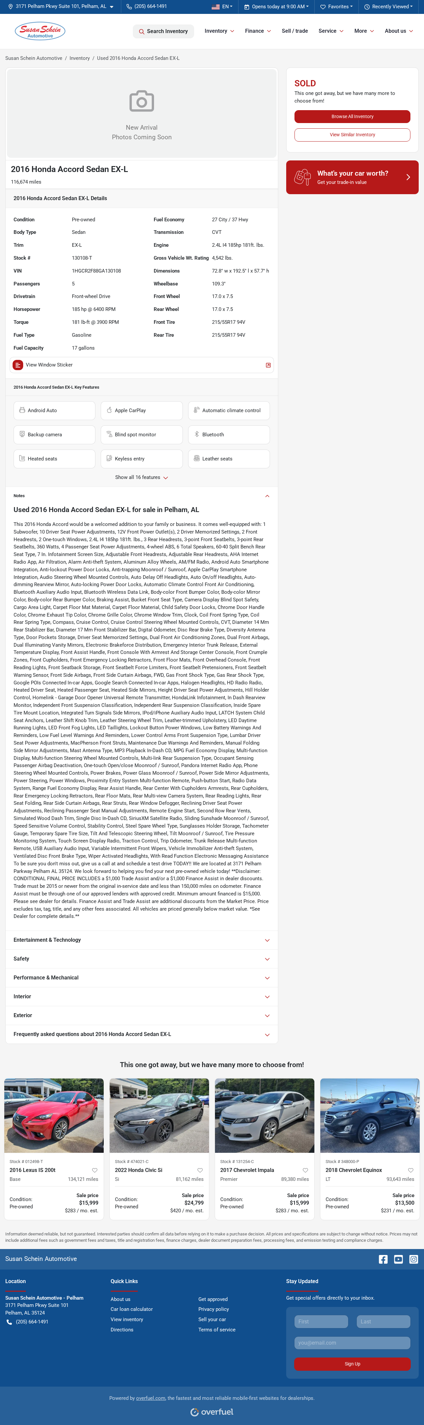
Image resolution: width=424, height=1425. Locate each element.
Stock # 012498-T (26, 1161)
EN (225, 7)
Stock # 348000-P (342, 1161)
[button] (63, 6)
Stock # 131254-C (237, 1161)
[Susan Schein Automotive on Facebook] (380, 1259)
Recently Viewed (390, 7)
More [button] (360, 31)
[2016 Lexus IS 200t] (54, 1115)
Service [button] (328, 31)
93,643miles (400, 1179)
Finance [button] (254, 31)
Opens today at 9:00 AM (278, 7)
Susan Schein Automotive (33, 58)
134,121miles (83, 1179)
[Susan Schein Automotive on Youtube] (395, 1259)
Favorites (338, 7)
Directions (122, 1330)
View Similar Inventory (352, 134)
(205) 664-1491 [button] (150, 6)
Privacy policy (213, 1309)
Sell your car (212, 1319)
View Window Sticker (49, 365)
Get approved (213, 1299)
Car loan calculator (132, 1309)
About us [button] (395, 31)
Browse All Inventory (353, 116)
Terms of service (217, 1330)
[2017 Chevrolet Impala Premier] (264, 1115)
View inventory (127, 1319)
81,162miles (190, 1179)
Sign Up (352, 1363)
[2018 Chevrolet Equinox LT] (370, 1115)
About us (121, 1299)
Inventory (80, 58)
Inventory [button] (216, 31)
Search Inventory (167, 31)
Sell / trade (295, 31)
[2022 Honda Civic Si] (159, 1115)
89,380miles (295, 1179)
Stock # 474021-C (131, 1161)
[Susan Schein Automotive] (40, 31)
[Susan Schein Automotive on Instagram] (411, 1259)
